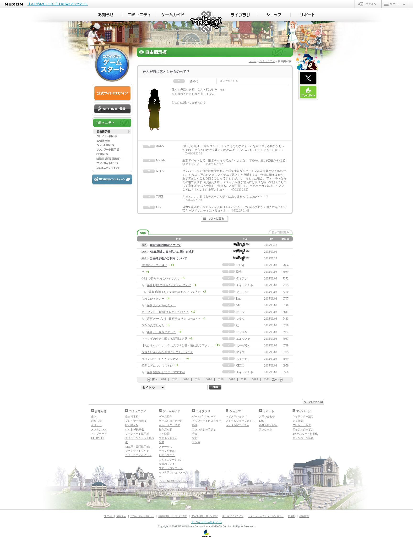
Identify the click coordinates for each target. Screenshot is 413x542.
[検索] (215, 387)
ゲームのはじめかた (171, 420)
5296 (220, 379)
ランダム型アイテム (237, 425)
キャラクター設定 (303, 416)
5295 (209, 379)
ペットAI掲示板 (134, 429)
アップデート (99, 433)
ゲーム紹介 (165, 416)
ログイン (367, 4)
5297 (232, 379)
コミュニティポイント (138, 455)
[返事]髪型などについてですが (165, 372)
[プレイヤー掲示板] (112, 136)
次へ (275, 379)
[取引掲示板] (112, 140)
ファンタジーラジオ (204, 429)
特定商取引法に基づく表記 (172, 516)
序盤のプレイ (167, 463)
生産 (161, 442)
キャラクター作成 (169, 425)
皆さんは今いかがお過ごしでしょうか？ (167, 352)
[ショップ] (274, 14)
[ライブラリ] (240, 14)
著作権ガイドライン (233, 516)
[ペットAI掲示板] (112, 145)
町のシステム (167, 455)
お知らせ (96, 420)
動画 (194, 425)
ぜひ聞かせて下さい (154, 265)
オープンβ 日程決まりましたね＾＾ (165, 312)
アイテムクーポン (303, 429)
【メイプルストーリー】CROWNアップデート (57, 4)
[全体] (143, 232)
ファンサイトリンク (137, 450)
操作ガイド (165, 429)
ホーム (252, 61)
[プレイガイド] (308, 92)
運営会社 (109, 516)
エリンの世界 (167, 450)
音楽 (194, 433)
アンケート (265, 429)
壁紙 (194, 438)
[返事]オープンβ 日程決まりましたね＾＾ (173, 318)
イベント (96, 425)
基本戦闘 (164, 433)
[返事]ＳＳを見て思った (161, 332)
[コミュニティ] (139, 14)
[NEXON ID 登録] (112, 109)
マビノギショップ (236, 416)
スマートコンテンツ (171, 468)
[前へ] (149, 380)
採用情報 (304, 516)
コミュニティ (267, 61)
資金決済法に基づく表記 (204, 516)
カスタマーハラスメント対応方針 (266, 516)
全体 (93, 416)
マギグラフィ (167, 494)
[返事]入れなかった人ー (161, 305)
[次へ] (280, 380)
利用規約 (121, 516)
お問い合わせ (267, 416)
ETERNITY (97, 438)
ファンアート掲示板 (137, 433)
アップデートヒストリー (206, 420)
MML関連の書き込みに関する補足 (172, 251)
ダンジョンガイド (169, 489)
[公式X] (308, 78)
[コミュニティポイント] (112, 168)
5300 (266, 379)
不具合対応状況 (268, 425)
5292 (175, 379)
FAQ (261, 420)
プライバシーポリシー (142, 516)
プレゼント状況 (302, 425)
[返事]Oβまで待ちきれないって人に (168, 285)
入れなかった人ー (152, 298)
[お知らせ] (105, 14)
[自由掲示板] (112, 131)
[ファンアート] (112, 150)
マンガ (196, 442)
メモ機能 (298, 420)
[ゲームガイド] (173, 14)
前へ (155, 379)
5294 (198, 379)
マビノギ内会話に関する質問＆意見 (164, 338)
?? (142, 272)
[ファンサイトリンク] (112, 163)
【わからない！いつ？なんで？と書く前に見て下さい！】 (178, 345)
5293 (186, 379)
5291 (163, 379)
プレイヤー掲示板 (135, 420)
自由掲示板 (131, 416)
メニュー (395, 4)
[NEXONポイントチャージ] (112, 179)
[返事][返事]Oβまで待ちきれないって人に (174, 292)
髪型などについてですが (157, 365)
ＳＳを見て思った (152, 325)
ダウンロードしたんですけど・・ (163, 359)
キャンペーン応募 (303, 438)
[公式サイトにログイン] (112, 93)
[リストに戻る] (215, 219)
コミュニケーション (171, 459)
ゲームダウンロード (204, 416)
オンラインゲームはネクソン (206, 522)
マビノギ (206, 22)
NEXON (14, 4)
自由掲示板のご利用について (168, 258)
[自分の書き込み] (280, 232)
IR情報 (291, 516)
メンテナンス (99, 429)
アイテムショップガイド (240, 420)
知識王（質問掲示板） (138, 446)
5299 (255, 379)
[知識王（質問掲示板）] (112, 159)
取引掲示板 (131, 425)
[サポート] (307, 14)
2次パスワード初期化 (305, 433)
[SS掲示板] (112, 154)
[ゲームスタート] (112, 64)
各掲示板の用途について (165, 245)
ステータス (165, 446)
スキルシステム (168, 438)
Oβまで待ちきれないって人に (160, 278)
